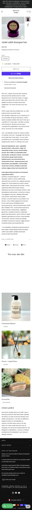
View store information (10, 87)
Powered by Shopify (21, 508)
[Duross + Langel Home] (16, 345)
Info (4, 440)
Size (3, 55)
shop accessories (6, 402)
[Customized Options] (16, 307)
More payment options (16, 78)
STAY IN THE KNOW (9, 451)
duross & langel (16, 11)
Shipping (4, 49)
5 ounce (5, 58)
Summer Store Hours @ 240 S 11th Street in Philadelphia (14, 486)
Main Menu (6, 445)
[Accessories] (16, 382)
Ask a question (8, 239)
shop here (6, 326)
